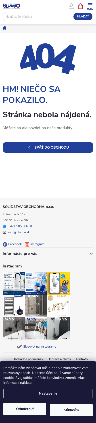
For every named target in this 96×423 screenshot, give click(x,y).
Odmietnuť (25, 408)
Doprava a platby (59, 359)
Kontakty (81, 359)
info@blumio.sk (19, 232)
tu (33, 382)
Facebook (15, 244)
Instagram (37, 244)
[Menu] (90, 6)
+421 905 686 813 (21, 226)
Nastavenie (48, 393)
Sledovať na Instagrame (39, 346)
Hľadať (83, 17)
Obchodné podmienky (28, 359)
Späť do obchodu (51, 147)
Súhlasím (71, 410)
